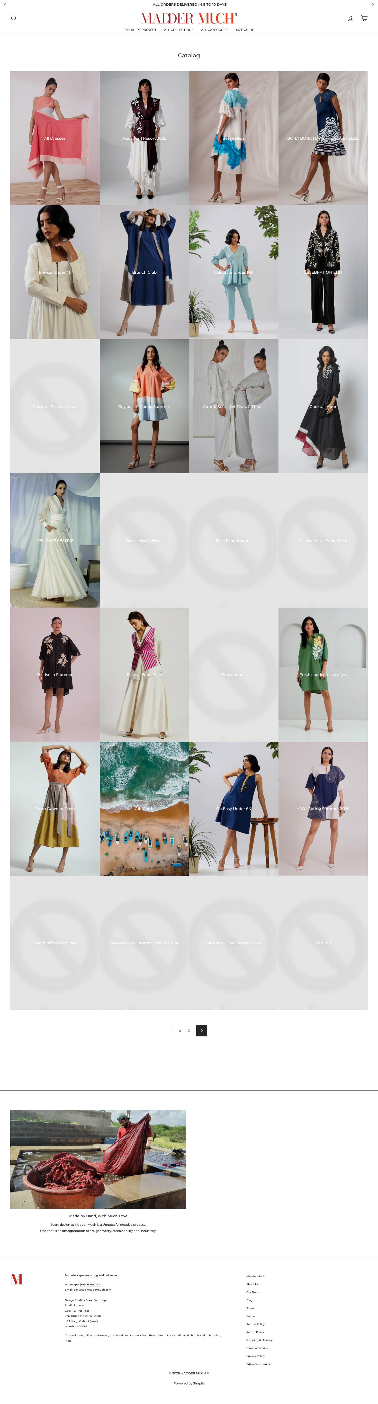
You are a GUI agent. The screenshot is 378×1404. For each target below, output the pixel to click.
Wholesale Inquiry (258, 1364)
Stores (250, 1308)
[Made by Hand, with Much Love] (98, 1159)
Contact (251, 1316)
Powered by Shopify (189, 1383)
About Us (252, 1284)
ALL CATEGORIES (214, 30)
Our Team (252, 1292)
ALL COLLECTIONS (178, 30)
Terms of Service (257, 1348)
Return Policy (255, 1332)
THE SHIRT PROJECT (140, 30)
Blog (249, 1300)
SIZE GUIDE (245, 30)
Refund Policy (255, 1324)
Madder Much (255, 1276)
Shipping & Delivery (259, 1340)
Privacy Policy (255, 1356)
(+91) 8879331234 (91, 1284)
